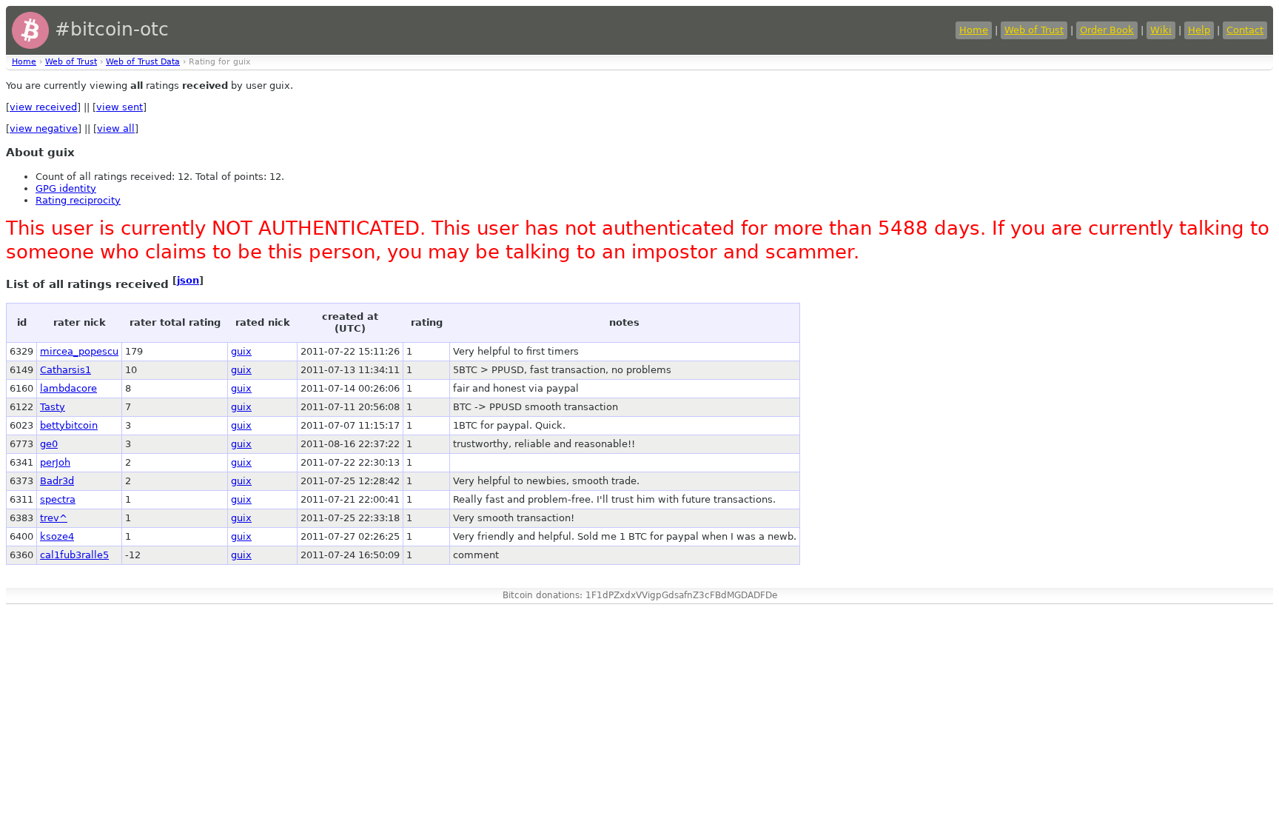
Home (973, 30)
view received (43, 107)
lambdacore (68, 388)
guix (241, 351)
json (188, 280)
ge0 (49, 443)
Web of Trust (1034, 30)
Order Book (1107, 30)
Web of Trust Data (143, 62)
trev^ (53, 517)
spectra (57, 499)
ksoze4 (57, 536)
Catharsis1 (65, 369)
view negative (44, 128)
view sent (119, 107)
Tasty (52, 406)
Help (1199, 30)
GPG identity (66, 188)
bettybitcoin (69, 425)
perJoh (55, 462)
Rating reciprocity (78, 200)
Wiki (1161, 30)
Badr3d (57, 480)
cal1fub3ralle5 (74, 554)
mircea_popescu (79, 351)
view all (116, 128)
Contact (1244, 30)
